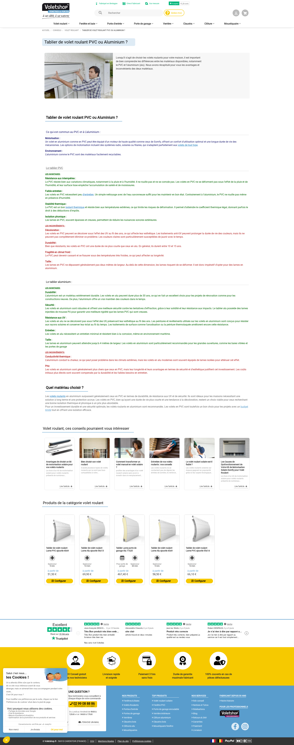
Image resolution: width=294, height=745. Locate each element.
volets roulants (58, 396)
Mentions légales (106, 741)
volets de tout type (188, 145)
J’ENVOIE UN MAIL (90, 722)
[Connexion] (236, 13)
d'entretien (88, 194)
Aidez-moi (176, 12)
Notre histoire (227, 701)
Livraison (197, 730)
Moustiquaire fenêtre (163, 726)
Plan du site (123, 741)
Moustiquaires (130, 730)
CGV (92, 741)
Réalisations (199, 709)
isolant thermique (75, 207)
